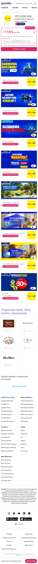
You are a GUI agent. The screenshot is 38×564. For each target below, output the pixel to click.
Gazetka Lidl (5, 404)
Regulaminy (29, 534)
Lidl (22, 437)
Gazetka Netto (5, 418)
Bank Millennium (6, 456)
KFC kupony (24, 421)
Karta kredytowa (6, 470)
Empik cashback (6, 440)
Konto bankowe (6, 460)
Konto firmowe (5, 463)
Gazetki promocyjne (8, 397)
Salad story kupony (27, 414)
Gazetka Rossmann (7, 421)
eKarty (24, 8)
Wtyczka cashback (7, 451)
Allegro (23, 440)
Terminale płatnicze (7, 473)
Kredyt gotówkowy (7, 467)
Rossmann (24, 451)
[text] (20, 32)
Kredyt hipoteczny (7, 477)
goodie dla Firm (29, 541)
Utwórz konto (31, 561)
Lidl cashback (5, 437)
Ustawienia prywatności (28, 538)
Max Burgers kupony (27, 407)
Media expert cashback (8, 447)
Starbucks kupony (26, 418)
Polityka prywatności (9, 538)
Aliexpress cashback (7, 434)
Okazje (34, 8)
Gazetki (15, 8)
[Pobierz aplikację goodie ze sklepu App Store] (26, 520)
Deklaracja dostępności (9, 549)
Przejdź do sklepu (19, 49)
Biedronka (24, 434)
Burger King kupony (27, 401)
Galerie (23, 430)
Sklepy (23, 427)
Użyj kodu (28, 3)
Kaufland (23, 444)
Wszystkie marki (19, 386)
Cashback (4, 8)
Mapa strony (29, 545)
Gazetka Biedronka (7, 401)
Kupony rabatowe (27, 397)
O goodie (9, 534)
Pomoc (9, 541)
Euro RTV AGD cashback (8, 444)
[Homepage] (6, 3)
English (20, 524)
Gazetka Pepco (6, 407)
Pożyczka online (6, 480)
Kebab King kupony (27, 411)
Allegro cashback (6, 430)
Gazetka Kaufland (6, 411)
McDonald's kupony (27, 404)
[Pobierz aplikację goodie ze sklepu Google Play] (12, 520)
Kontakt (9, 545)
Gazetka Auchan (6, 414)
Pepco (23, 447)
